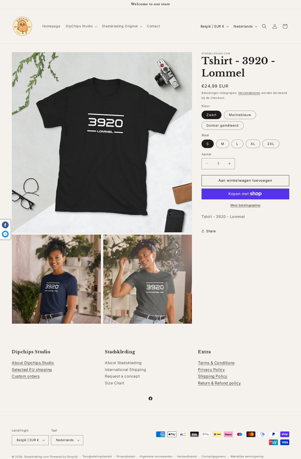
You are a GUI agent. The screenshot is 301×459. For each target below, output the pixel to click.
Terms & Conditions (216, 362)
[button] (81, 26)
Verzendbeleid (187, 456)
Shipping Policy (212, 376)
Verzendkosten (249, 93)
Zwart (211, 115)
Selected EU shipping (32, 369)
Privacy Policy (211, 369)
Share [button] (211, 231)
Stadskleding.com (36, 456)
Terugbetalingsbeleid (97, 456)
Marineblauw (240, 115)
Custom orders (26, 376)
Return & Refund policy (219, 383)
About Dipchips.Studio (33, 362)
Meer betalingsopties (245, 205)
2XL (270, 144)
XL (253, 144)
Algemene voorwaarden (156, 456)
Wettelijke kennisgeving (247, 456)
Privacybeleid (126, 456)
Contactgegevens (214, 456)
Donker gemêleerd (222, 125)
